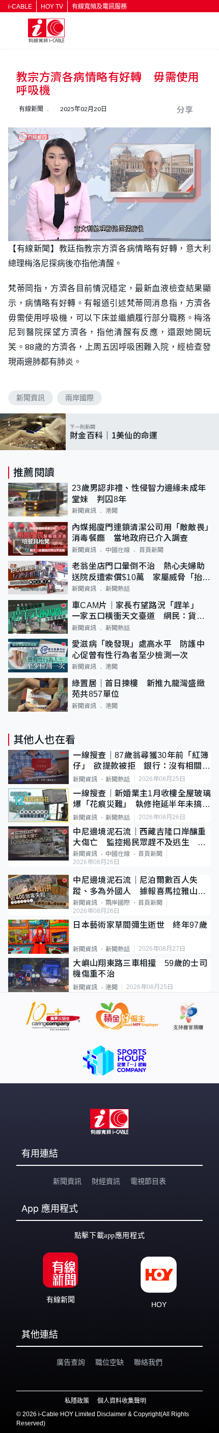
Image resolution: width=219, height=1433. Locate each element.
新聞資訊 (30, 397)
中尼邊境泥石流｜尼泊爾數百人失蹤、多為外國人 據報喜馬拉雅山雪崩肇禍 (139, 886)
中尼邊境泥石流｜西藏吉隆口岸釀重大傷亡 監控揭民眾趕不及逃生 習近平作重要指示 (139, 837)
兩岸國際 (79, 397)
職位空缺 (109, 1362)
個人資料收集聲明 (121, 1400)
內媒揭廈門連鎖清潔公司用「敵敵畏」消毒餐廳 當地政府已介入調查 (140, 532)
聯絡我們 (148, 1362)
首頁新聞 (151, 550)
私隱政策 (77, 1400)
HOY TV (52, 6)
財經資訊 (106, 1181)
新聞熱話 (117, 588)
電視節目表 (148, 1181)
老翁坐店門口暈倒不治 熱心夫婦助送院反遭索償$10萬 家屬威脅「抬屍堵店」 (141, 572)
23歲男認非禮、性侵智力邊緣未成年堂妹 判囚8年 (139, 493)
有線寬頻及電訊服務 (99, 6)
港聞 (111, 510)
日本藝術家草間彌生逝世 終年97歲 (140, 925)
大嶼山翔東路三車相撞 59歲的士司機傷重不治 (140, 968)
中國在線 (117, 550)
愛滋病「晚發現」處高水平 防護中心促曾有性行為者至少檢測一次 (138, 649)
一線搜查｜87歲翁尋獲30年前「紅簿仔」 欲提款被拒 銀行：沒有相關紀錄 (141, 761)
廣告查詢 (71, 1362)
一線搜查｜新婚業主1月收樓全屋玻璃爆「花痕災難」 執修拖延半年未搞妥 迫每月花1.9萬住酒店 (142, 799)
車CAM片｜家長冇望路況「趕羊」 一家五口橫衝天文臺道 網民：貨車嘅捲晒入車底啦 (138, 611)
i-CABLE (20, 6)
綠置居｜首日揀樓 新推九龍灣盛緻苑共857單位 (138, 688)
